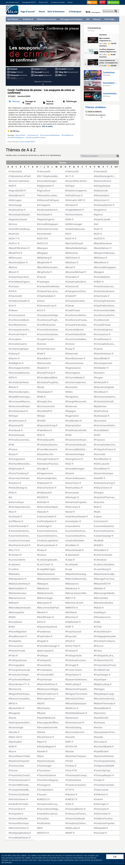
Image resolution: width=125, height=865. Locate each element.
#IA (87, 19)
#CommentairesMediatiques (50, 135)
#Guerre (97, 19)
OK (115, 856)
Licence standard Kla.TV (27, 142)
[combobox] (98, 156)
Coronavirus (94, 28)
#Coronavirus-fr (33, 135)
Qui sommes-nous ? (12, 2)
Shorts (42, 11)
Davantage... (110, 19)
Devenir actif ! (43, 2)
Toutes (62, 162)
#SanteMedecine (67, 135)
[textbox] (98, 156)
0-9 (116, 166)
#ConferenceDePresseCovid (35, 137)
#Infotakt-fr (28, 19)
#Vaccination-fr (20, 135)
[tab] (14, 102)
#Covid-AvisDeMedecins (16, 137)
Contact (70, 2)
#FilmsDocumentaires (46, 19)
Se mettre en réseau (58, 2)
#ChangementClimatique (71, 19)
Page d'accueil (28, 11)
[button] (92, 2)
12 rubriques (75, 11)
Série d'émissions (56, 11)
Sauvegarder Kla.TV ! (29, 2)
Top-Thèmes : (13, 19)
